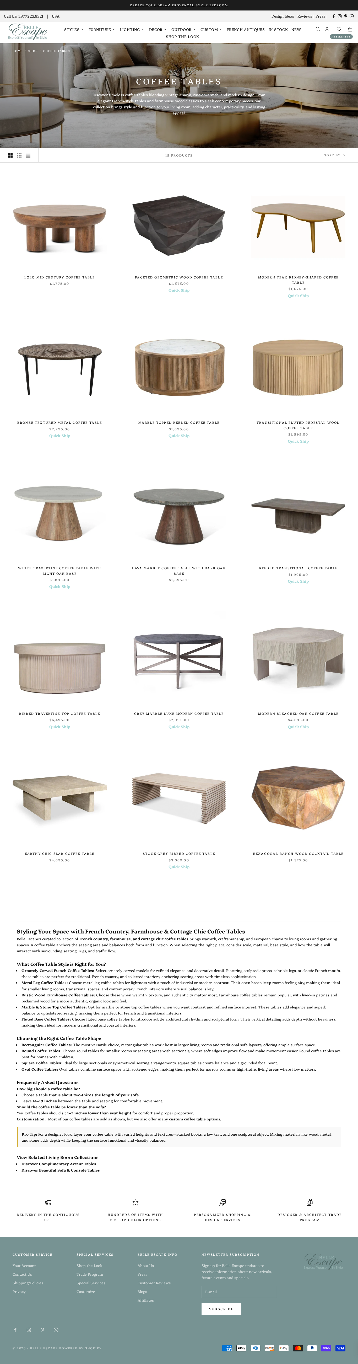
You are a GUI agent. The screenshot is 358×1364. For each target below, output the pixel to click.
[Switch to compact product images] (28, 155)
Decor (156, 29)
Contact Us (22, 1274)
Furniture (100, 29)
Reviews (304, 16)
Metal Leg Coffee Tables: (44, 982)
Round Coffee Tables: (41, 1050)
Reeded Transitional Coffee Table (298, 568)
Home (18, 51)
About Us (146, 1265)
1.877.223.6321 (30, 16)
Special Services (91, 1282)
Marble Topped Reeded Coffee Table (179, 422)
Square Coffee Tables (41, 1062)
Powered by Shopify (80, 1348)
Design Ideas (283, 16)
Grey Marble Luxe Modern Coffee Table (179, 713)
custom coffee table (187, 1118)
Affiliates (341, 36)
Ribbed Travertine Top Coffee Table (59, 713)
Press (320, 16)
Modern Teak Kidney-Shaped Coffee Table (298, 279)
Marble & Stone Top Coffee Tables (53, 1006)
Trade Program (90, 1274)
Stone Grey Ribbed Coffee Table (179, 853)
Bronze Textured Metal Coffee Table (59, 422)
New (296, 29)
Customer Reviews (154, 1282)
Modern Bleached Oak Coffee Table (298, 713)
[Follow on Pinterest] (345, 16)
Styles (72, 29)
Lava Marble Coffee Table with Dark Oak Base (179, 570)
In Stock (278, 29)
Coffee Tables (56, 51)
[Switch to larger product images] (10, 155)
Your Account (24, 1265)
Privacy (19, 1291)
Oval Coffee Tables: (39, 1069)
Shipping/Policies (28, 1282)
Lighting (130, 29)
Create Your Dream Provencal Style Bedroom (179, 5)
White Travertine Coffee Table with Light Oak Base (59, 570)
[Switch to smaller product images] (19, 155)
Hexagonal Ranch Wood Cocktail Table (298, 853)
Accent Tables (83, 1163)
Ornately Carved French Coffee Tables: (57, 970)
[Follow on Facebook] (333, 16)
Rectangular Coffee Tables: (46, 1044)
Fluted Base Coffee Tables (45, 1019)
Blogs (142, 1291)
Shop (32, 51)
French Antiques (246, 29)
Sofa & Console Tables (78, 1170)
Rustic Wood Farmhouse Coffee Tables (57, 994)
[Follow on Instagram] (339, 16)
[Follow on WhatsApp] (351, 16)
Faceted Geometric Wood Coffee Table (179, 277)
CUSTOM (209, 29)
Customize (86, 1291)
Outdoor (181, 29)
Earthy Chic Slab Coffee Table (60, 853)
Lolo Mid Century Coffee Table (59, 277)
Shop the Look (182, 36)
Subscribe (221, 1308)
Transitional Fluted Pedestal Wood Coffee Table (298, 425)
